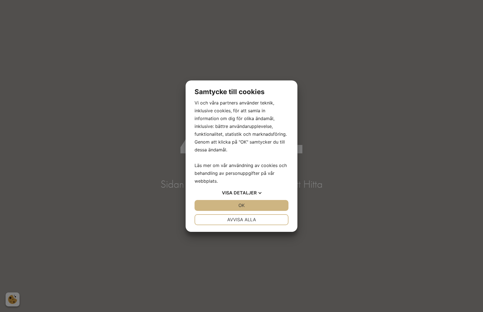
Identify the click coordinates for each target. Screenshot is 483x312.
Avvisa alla (241, 219)
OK (241, 205)
